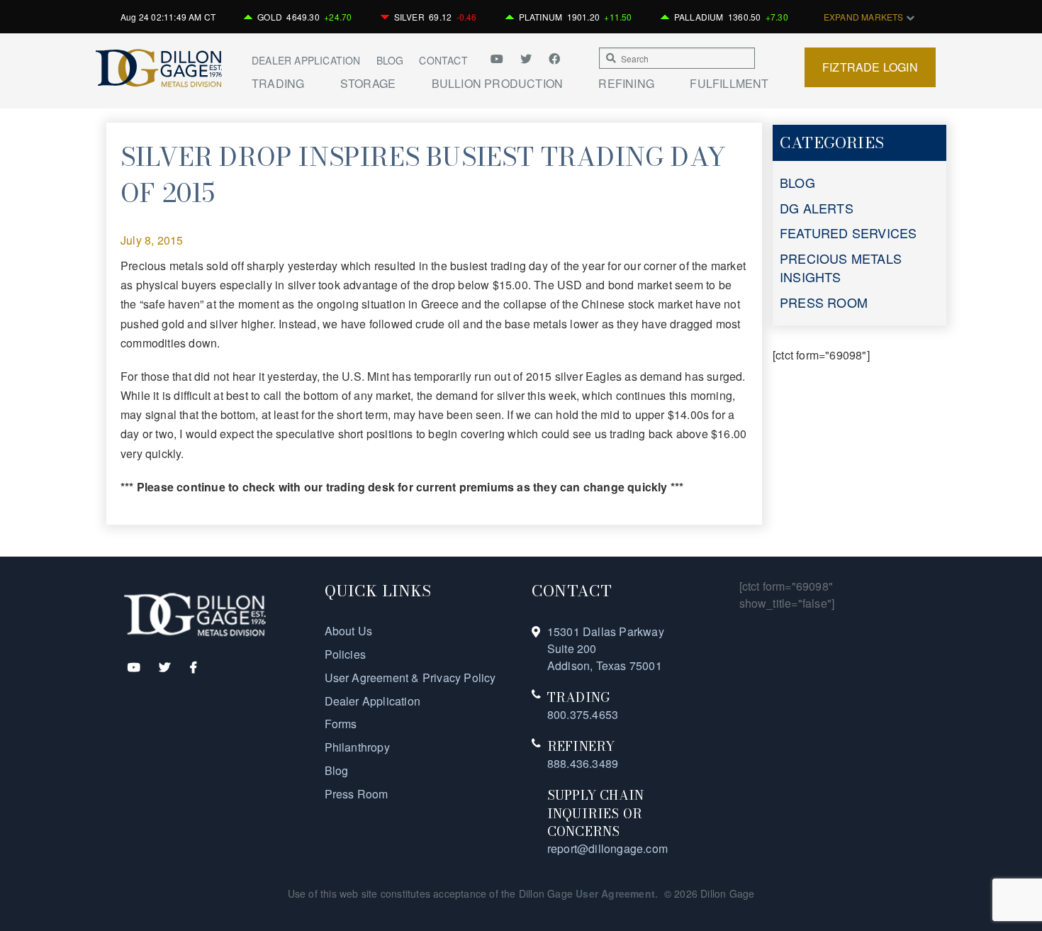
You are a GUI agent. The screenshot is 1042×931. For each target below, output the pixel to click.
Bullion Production (498, 83)
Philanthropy (357, 747)
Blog (390, 60)
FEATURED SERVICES (848, 232)
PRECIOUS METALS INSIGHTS (841, 267)
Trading (278, 83)
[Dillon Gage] (195, 613)
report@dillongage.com (607, 848)
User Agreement (615, 893)
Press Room (356, 794)
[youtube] (502, 58)
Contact (443, 60)
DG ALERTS (816, 208)
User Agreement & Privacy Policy (410, 677)
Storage (368, 83)
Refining (626, 83)
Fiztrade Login (870, 67)
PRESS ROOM (824, 302)
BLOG (797, 182)
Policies (345, 654)
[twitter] (527, 58)
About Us (349, 631)
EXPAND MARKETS (865, 17)
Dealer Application (306, 60)
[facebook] (554, 58)
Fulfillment (729, 83)
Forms (341, 723)
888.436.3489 (582, 763)
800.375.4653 (582, 714)
